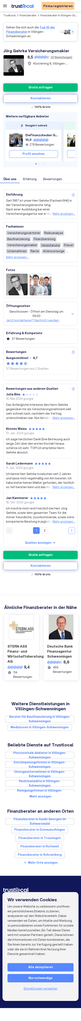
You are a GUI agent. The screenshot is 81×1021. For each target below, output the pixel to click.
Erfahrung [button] (30, 179)
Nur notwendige (40, 978)
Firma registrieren (58, 6)
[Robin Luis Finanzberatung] (74, 140)
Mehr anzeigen (40, 796)
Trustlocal (9, 15)
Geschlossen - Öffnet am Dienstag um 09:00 (36, 313)
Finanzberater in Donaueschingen (39, 829)
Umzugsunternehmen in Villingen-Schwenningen (39, 774)
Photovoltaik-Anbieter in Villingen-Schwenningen (39, 755)
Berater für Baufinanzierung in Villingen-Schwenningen (39, 719)
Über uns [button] (9, 179)
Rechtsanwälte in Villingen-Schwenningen (39, 783)
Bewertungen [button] (52, 179)
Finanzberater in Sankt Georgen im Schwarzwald (40, 821)
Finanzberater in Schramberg (40, 855)
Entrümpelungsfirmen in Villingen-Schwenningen (40, 764)
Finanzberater (28, 15)
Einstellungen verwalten (40, 989)
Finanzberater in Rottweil (39, 846)
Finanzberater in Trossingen (39, 838)
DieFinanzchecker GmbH (41, 135)
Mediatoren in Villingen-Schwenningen (40, 727)
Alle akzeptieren (40, 967)
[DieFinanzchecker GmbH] (16, 140)
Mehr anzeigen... (64, 214)
